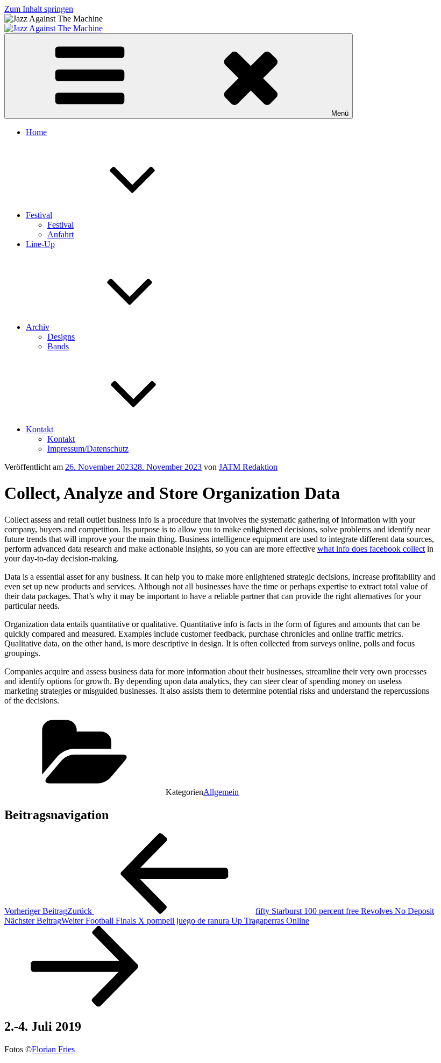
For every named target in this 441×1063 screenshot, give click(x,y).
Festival (39, 215)
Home (36, 132)
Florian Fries (53, 1049)
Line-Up (40, 244)
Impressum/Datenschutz (88, 448)
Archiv (37, 327)
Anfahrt (60, 234)
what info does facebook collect (371, 548)
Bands (58, 346)
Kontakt (39, 429)
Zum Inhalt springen (38, 8)
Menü (339, 113)
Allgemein (221, 792)
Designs (61, 336)
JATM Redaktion (248, 466)
